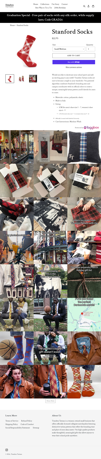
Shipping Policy (11, 424)
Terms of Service (11, 421)
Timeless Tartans (16, 454)
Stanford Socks (22, 25)
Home (12, 25)
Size (54, 45)
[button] (17, 147)
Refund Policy (26, 421)
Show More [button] (50, 401)
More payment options (74, 67)
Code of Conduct (27, 424)
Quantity (89, 45)
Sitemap (36, 427)
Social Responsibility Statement (17, 427)
